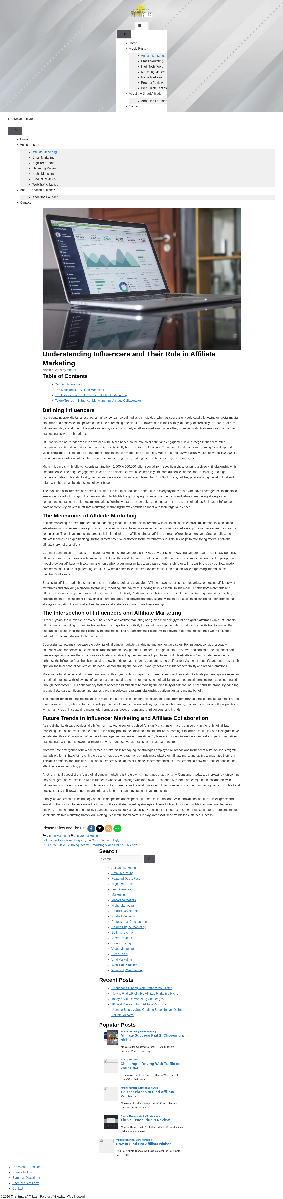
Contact (134, 106)
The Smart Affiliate (20, 118)
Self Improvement (123, 932)
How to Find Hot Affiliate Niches (144, 1144)
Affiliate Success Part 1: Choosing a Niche (152, 1037)
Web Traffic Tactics (154, 88)
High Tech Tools (152, 66)
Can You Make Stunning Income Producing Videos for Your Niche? (91, 845)
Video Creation (121, 938)
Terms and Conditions (27, 1167)
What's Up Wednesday (127, 970)
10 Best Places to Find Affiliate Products (138, 1004)
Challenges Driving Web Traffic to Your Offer (141, 988)
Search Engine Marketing (128, 927)
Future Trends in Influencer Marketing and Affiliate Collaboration (98, 400)
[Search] (149, 859)
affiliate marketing (86, 835)
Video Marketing (122, 948)
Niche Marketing (152, 77)
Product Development (126, 911)
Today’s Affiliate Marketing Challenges (137, 999)
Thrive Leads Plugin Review (145, 1120)
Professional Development (129, 921)
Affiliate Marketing (153, 55)
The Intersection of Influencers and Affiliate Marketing (91, 395)
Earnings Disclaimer (26, 1177)
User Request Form (25, 1183)
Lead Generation (122, 889)
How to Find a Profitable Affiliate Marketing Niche (144, 993)
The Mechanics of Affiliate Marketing (79, 389)
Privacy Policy (22, 1172)
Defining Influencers (68, 384)
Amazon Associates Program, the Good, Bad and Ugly (82, 840)
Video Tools (119, 954)
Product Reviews (152, 82)
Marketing (118, 894)
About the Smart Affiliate (145, 93)
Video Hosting (121, 943)
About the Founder (154, 100)
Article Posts (137, 48)
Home (133, 43)
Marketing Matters (153, 72)
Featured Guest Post (125, 878)
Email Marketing (152, 61)
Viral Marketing (121, 959)
